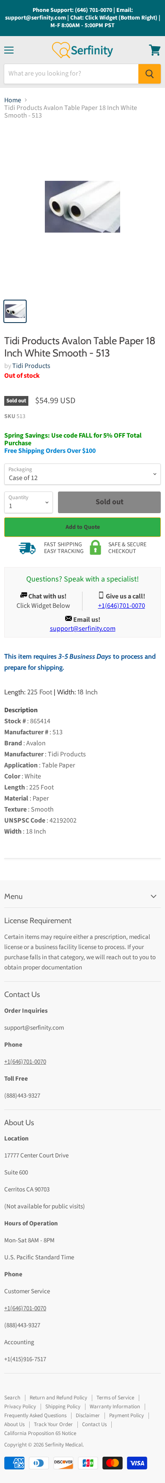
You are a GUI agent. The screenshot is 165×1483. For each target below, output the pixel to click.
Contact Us (94, 1424)
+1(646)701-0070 (25, 1061)
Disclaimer (88, 1415)
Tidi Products (31, 366)
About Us (14, 1424)
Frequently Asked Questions (35, 1415)
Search (12, 1398)
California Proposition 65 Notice (40, 1433)
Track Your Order (53, 1424)
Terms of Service (115, 1398)
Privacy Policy (20, 1406)
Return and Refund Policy (58, 1398)
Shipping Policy (62, 1406)
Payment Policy (126, 1415)
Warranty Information (115, 1406)
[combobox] (71, 74)
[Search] (149, 74)
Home (12, 100)
